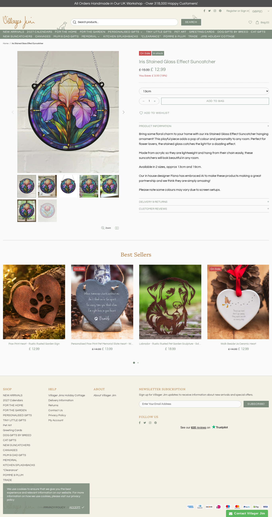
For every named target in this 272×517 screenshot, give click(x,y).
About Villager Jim (105, 395)
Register (231, 11)
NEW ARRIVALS (13, 395)
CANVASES (10, 450)
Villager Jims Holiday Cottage (66, 395)
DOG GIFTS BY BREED (17, 435)
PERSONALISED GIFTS (17, 415)
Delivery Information (60, 400)
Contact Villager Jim (248, 513)
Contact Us (55, 410)
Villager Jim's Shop (19, 22)
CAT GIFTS (9, 440)
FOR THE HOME (13, 405)
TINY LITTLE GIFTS (14, 420)
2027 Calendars (13, 400)
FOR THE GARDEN (14, 410)
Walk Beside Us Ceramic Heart (238, 343)
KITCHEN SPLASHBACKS (19, 465)
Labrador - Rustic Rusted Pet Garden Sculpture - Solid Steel (170, 343)
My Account (55, 420)
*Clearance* (10, 470)
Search (191, 22)
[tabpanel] (34, 312)
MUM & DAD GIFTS (14, 455)
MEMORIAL (10, 460)
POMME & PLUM (13, 475)
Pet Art (7, 425)
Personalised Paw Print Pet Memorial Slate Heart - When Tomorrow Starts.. (102, 343)
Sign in (245, 11)
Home (6, 43)
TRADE (7, 480)
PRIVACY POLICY (54, 507)
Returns (53, 405)
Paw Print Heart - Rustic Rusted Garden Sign (34, 343)
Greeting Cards (12, 430)
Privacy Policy (57, 415)
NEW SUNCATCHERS (16, 445)
